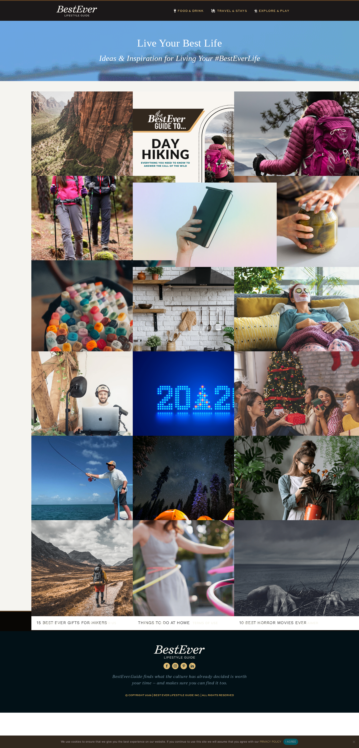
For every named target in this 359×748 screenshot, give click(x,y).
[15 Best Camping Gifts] (205, 484)
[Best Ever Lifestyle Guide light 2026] (77, 6)
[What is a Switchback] (103, 139)
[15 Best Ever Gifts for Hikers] (103, 568)
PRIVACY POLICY (256, 623)
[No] (354, 742)
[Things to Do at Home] (205, 568)
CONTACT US (154, 623)
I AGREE (290, 741)
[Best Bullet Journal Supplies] (205, 231)
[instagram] (175, 666)
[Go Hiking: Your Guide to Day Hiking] (205, 139)
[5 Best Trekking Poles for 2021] (103, 224)
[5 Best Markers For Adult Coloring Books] (103, 308)
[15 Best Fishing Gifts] (103, 484)
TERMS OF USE (205, 623)
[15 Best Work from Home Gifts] (103, 399)
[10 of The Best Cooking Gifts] (205, 315)
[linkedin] (192, 666)
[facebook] (167, 666)
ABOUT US (51, 623)
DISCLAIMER (308, 623)
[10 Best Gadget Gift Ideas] (205, 399)
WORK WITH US (102, 623)
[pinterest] (184, 666)
